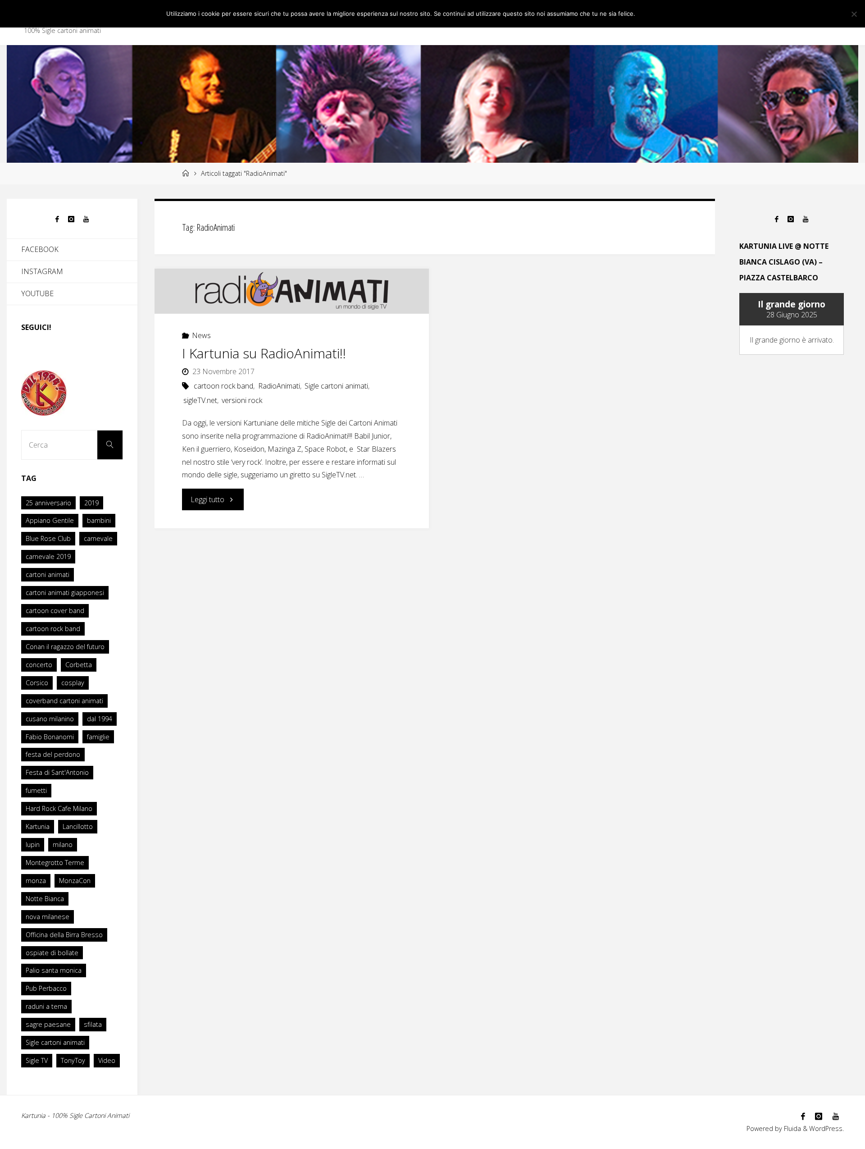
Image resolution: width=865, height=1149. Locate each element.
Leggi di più (679, 13)
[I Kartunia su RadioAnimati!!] (292, 291)
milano (63, 844)
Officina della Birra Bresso (64, 934)
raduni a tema (46, 1006)
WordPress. (826, 1128)
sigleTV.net (200, 400)
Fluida (791, 1128)
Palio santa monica (54, 970)
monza (36, 880)
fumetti (36, 790)
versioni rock (242, 400)
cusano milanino (50, 718)
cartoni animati (47, 574)
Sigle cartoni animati (336, 386)
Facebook (40, 249)
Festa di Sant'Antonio (57, 772)
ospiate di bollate (52, 952)
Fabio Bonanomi (50, 736)
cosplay (72, 682)
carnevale (98, 538)
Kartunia (38, 826)
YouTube (37, 293)
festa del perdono (53, 754)
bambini (99, 520)
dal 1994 (99, 718)
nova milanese (47, 916)
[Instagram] (71, 219)
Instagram (42, 271)
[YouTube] (86, 219)
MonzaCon (75, 880)
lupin (33, 844)
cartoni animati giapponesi (65, 592)
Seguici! (36, 327)
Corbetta (78, 664)
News (201, 335)
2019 (91, 503)
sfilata (93, 1024)
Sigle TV (37, 1060)
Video (106, 1060)
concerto (39, 664)
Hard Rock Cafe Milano (59, 808)
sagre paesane (48, 1024)
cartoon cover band (55, 610)
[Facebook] (57, 219)
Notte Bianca (45, 898)
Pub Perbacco (46, 988)
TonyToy (73, 1060)
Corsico (37, 682)
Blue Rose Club (48, 538)
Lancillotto (78, 826)
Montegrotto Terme (55, 862)
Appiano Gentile (50, 520)
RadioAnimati (279, 386)
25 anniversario (48, 503)
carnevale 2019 (48, 556)
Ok (647, 13)
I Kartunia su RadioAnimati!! (264, 353)
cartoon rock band (223, 386)
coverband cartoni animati (64, 700)
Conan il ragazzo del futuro (65, 646)
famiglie (98, 736)
